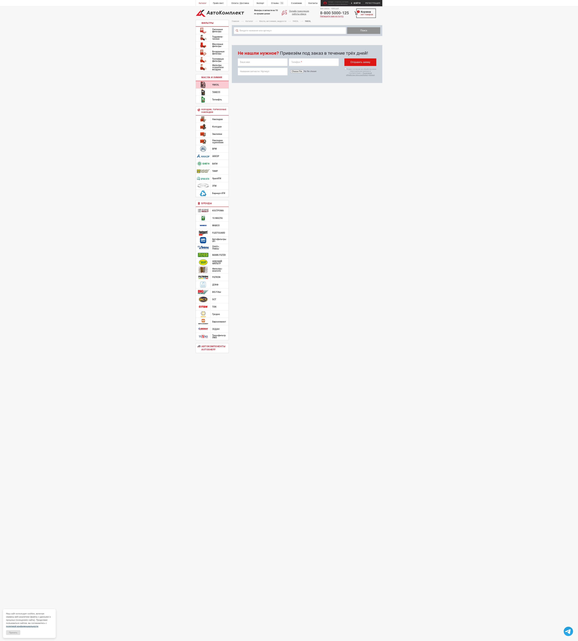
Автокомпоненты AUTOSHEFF (213, 348)
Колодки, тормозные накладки (213, 110)
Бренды (206, 203)
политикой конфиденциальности (22, 626)
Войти (357, 3)
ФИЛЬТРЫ (207, 23)
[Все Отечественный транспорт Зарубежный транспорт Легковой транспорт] (290, 37)
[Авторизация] (576, 1)
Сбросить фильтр (358, 37)
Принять (13, 632)
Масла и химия (211, 77)
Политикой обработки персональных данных (360, 74)
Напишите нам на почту (331, 16)
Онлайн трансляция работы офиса (299, 12)
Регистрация (372, 3)
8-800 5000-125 (334, 13)
